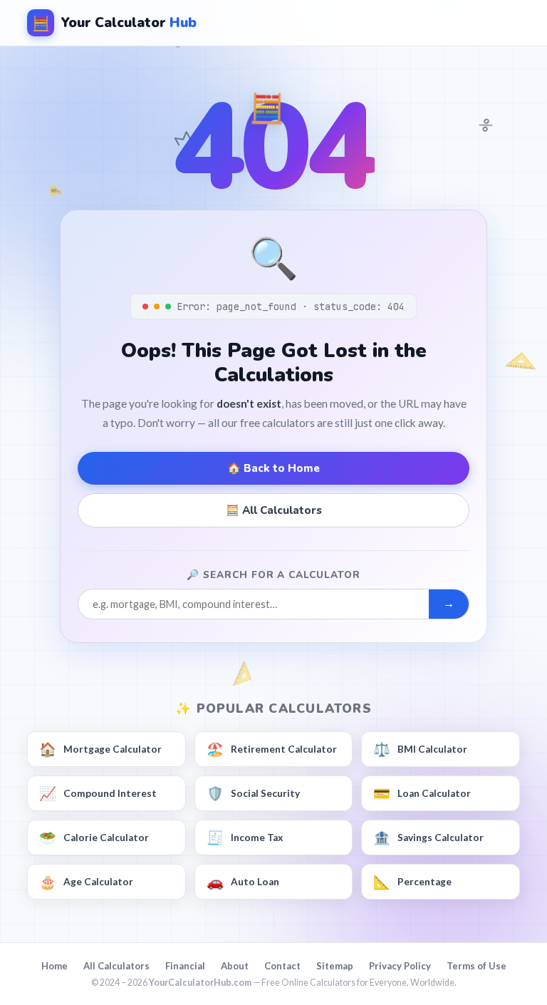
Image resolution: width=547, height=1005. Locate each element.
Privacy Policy (400, 966)
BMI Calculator (420, 749)
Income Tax (245, 837)
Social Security (253, 793)
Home (54, 966)
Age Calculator (86, 881)
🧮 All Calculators (274, 510)
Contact (282, 966)
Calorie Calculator (94, 837)
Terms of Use (476, 966)
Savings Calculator (428, 837)
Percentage (412, 881)
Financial (185, 966)
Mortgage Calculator (100, 749)
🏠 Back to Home (273, 468)
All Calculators (116, 966)
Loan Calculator (422, 793)
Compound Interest (98, 793)
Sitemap (334, 966)
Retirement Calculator (272, 749)
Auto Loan (243, 881)
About (235, 966)
